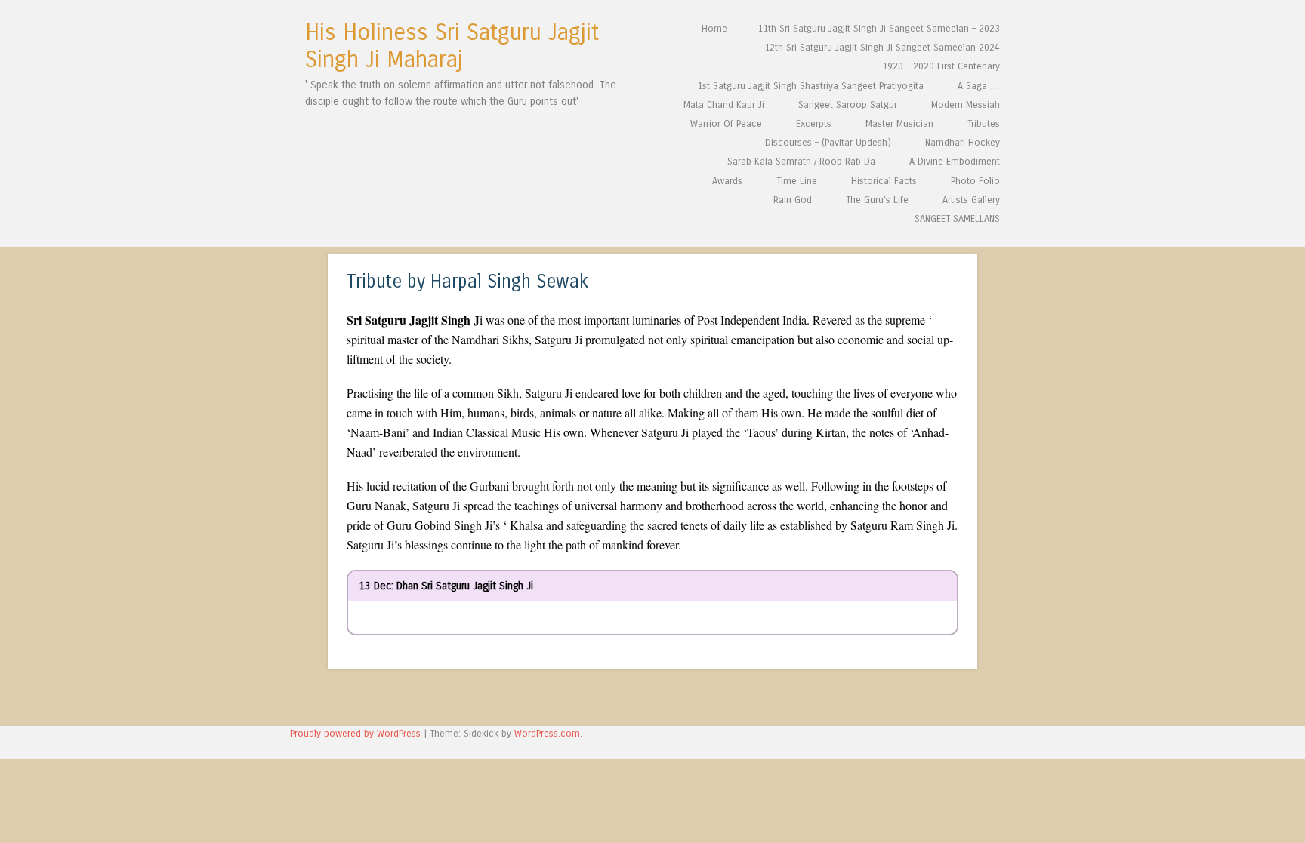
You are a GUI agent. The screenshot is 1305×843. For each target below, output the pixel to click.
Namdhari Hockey (962, 142)
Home (714, 28)
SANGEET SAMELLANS (957, 218)
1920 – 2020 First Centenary (941, 66)
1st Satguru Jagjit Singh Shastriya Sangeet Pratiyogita (810, 85)
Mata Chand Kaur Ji (723, 104)
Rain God (792, 199)
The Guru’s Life (877, 199)
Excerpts (813, 123)
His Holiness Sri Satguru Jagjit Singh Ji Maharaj (452, 46)
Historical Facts (884, 180)
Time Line (796, 180)
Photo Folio (975, 180)
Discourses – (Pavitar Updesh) (828, 142)
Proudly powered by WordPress (355, 733)
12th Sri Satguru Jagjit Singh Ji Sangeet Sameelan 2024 (882, 47)
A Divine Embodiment (954, 161)
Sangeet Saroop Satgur (847, 104)
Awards (727, 180)
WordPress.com (547, 733)
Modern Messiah (965, 104)
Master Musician (899, 123)
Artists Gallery (971, 199)
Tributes (983, 123)
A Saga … (979, 85)
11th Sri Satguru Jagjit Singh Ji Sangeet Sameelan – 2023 (878, 28)
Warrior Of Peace (726, 123)
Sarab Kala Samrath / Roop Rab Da (801, 161)
